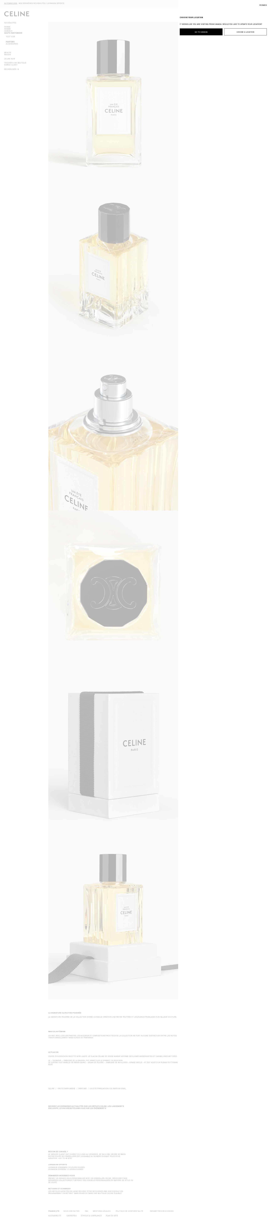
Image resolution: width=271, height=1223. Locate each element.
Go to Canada (201, 32)
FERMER (263, 5)
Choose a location (245, 32)
